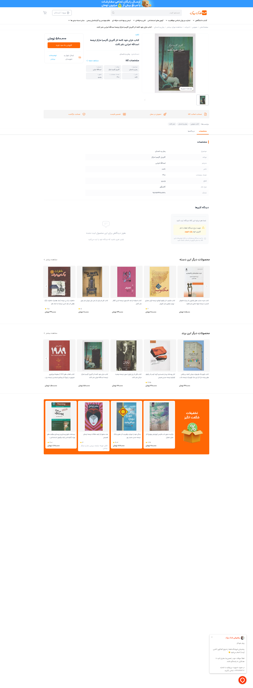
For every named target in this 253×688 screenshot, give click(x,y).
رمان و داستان (125, 54)
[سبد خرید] (44, 12)
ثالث (137, 34)
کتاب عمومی (195, 124)
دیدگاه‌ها (191, 131)
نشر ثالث (172, 124)
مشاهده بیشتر (51, 259)
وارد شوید (188, 231)
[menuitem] (200, 20)
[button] (46, 286)
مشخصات (203, 131)
